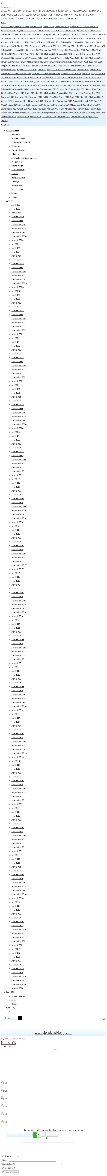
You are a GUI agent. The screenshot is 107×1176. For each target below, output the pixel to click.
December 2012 (77, 93)
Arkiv (3, 22)
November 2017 (78, 65)
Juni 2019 (55, 58)
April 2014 (90, 85)
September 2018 (64, 61)
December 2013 (33, 89)
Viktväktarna (51, 18)
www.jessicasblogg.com (53, 1032)
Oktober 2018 (50, 61)
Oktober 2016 (38, 73)
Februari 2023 (23, 38)
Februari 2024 (83, 30)
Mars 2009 (11, 116)
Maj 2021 (80, 46)
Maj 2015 (35, 81)
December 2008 (49, 116)
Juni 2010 (42, 108)
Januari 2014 (20, 89)
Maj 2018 (5, 65)
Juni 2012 (55, 97)
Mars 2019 (85, 58)
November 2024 (77, 26)
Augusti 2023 (67, 34)
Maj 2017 (51, 69)
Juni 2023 (86, 34)
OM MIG (10, 1007)
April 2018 (15, 65)
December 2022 (49, 38)
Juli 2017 (33, 69)
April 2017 (61, 69)
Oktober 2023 (38, 34)
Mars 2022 (56, 42)
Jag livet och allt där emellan (24, 158)
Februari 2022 (67, 42)
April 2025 (24, 26)
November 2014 (8, 85)
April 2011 (15, 105)
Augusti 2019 (36, 58)
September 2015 (93, 77)
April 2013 (29, 93)
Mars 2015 (56, 81)
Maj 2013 (19, 93)
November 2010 (78, 105)
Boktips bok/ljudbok (44, 11)
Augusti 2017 (23, 69)
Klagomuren (39, 14)
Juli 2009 (77, 112)
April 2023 (16, 302)
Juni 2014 (71, 85)
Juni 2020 (10, 54)
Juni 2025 (5, 26)
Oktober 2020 (63, 50)
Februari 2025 (35, 26)
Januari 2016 (35, 77)
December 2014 (93, 81)
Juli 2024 (33, 30)
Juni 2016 (86, 73)
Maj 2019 (64, 58)
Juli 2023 (77, 34)
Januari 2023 (35, 38)
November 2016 (23, 73)
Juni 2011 (98, 101)
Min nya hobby (72, 14)
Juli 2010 (33, 108)
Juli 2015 (18, 81)
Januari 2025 (48, 26)
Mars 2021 (100, 46)
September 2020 (77, 50)
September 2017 (8, 69)
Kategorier (6, 7)
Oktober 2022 (78, 38)
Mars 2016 (11, 77)
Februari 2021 (7, 50)
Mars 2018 (25, 65)
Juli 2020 (15, 432)
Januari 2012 (7, 101)
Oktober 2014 (22, 85)
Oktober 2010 (93, 105)
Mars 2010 (71, 108)
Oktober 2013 (63, 89)
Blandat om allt (22, 11)
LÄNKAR (10, 992)
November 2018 (35, 61)
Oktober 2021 (22, 46)
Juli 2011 (89, 101)
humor (64, 18)
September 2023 (52, 34)
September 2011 (64, 101)
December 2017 (63, 65)
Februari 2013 (51, 93)
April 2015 (45, 81)
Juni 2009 (86, 112)
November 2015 (64, 77)
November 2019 (92, 54)
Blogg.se (5, 124)
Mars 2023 (11, 38)
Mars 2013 (40, 93)
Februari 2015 (67, 81)
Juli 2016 (77, 73)
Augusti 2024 (23, 30)
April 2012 (74, 97)
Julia (13, 1000)
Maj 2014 (80, 85)
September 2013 (77, 89)
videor (73, 18)
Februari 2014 (7, 89)
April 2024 (61, 30)
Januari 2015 (80, 81)
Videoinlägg (35, 18)
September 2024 (8, 30)
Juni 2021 (71, 46)
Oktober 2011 (50, 101)
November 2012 (92, 93)
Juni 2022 (26, 42)
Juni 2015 (26, 81)
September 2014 (37, 85)
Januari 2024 (95, 30)
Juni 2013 (10, 93)
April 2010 (61, 108)
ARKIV (9, 201)
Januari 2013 (64, 93)
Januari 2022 (80, 42)
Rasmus (14, 1003)
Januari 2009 (35, 116)
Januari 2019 (7, 61)
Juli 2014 (62, 85)
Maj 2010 (51, 108)
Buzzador (63, 11)
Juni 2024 (42, 30)
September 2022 (93, 38)
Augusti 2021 (52, 46)
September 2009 (52, 112)
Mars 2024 (71, 30)
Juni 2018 (98, 61)
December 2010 (63, 105)
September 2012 (22, 97)
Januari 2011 (49, 105)
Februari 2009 (23, 116)
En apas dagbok (78, 11)
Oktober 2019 (7, 58)
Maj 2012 (64, 97)
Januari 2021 (20, 50)
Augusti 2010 (23, 108)
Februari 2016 (23, 77)
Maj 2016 (95, 73)
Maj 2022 (35, 42)
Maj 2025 (14, 26)
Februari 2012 (96, 97)
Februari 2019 (96, 58)
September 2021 (37, 46)
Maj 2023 (95, 34)
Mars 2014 (100, 85)
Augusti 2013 (92, 89)
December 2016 (8, 73)
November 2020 (48, 50)
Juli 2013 (15, 761)
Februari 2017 (83, 69)
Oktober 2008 (63, 116)
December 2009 (8, 112)
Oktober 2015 (78, 77)
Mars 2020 (40, 54)
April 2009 (16, 960)
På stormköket (18, 177)
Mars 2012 (85, 97)
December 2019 (77, 54)
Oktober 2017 (93, 65)
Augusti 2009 (67, 112)
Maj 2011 (5, 105)
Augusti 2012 (36, 97)
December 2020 (33, 50)
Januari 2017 (95, 69)
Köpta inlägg (56, 14)
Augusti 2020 (92, 50)
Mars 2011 (25, 105)
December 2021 (93, 42)
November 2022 (64, 38)
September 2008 (78, 116)
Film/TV (92, 11)
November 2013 (48, 89)
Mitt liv (86, 14)
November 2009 (23, 112)
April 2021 (90, 46)
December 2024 (62, 26)
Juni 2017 (42, 69)
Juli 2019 (47, 58)
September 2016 (52, 73)
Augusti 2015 (7, 81)
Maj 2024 (51, 30)
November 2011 (35, 101)
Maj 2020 (19, 54)
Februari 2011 (37, 105)
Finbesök (8, 1042)
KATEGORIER (12, 130)
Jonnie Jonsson (18, 996)
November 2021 (8, 46)
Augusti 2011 (79, 101)
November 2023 (23, 34)
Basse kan (6, 11)
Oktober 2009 (38, 112)
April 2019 (74, 58)
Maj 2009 (95, 112)
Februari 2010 (83, 108)
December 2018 (20, 61)
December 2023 (8, 34)
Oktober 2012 (7, 97)
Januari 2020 (64, 54)
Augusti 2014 (52, 85)
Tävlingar (22, 18)
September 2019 (22, 58)
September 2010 (8, 108)
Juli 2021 (62, 46)
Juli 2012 (47, 97)
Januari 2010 (95, 108)
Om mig (4, 120)
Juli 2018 (89, 61)
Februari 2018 (37, 65)
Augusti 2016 (67, 73)
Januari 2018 (49, 65)
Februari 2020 (51, 54)
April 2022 (45, 42)
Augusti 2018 (79, 61)
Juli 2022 (18, 42)
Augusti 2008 (92, 116)
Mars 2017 (71, 69)
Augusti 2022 (7, 42)
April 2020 (29, 54)
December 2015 (49, 77)
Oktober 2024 (91, 26)
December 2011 (20, 101)
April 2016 (16, 631)
